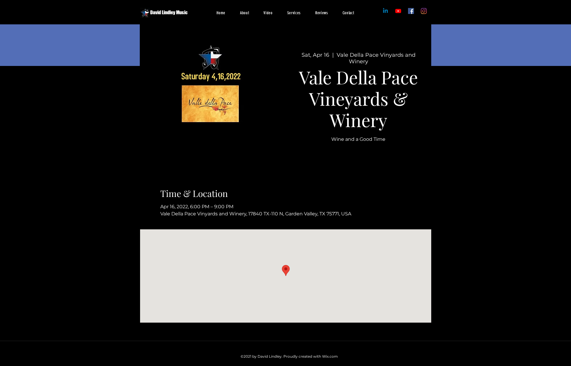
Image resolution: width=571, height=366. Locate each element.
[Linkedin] (385, 11)
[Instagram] (424, 11)
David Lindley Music (169, 12)
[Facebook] (398, 11)
